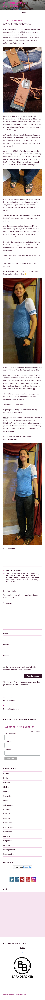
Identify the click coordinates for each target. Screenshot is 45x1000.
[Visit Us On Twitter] (12, 882)
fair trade (19, 576)
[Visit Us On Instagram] (33, 882)
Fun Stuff (6, 809)
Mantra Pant (10, 162)
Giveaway (7, 818)
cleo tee (16, 574)
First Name (8, 742)
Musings (6, 836)
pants (31, 578)
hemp (27, 576)
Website (6, 656)
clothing (25, 574)
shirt (34, 580)
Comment (7, 603)
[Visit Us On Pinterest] (22, 882)
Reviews (20, 571)
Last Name (8, 750)
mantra (34, 576)
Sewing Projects (9, 850)
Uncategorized (8, 854)
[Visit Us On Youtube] (28, 882)
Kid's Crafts (7, 832)
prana (38, 578)
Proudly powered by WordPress (14, 995)
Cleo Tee (25, 370)
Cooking (6, 792)
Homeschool (8, 827)
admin (21, 21)
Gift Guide (7, 814)
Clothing (10, 571)
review (28, 580)
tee (8, 582)
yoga (13, 582)
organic (23, 578)
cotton (34, 574)
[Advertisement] (22, 914)
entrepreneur (8, 805)
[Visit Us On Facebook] (17, 882)
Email (6, 645)
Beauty (6, 774)
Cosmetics (7, 796)
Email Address (10, 734)
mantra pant (12, 578)
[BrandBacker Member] (22, 978)
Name (6, 633)
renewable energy (15, 580)
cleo (8, 574)
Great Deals (7, 823)
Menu (24, 13)
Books (5, 778)
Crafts (5, 801)
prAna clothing (28, 116)
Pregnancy (7, 841)
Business (6, 783)
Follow (22, 948)
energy (9, 576)
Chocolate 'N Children (14, 5)
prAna (5, 418)
